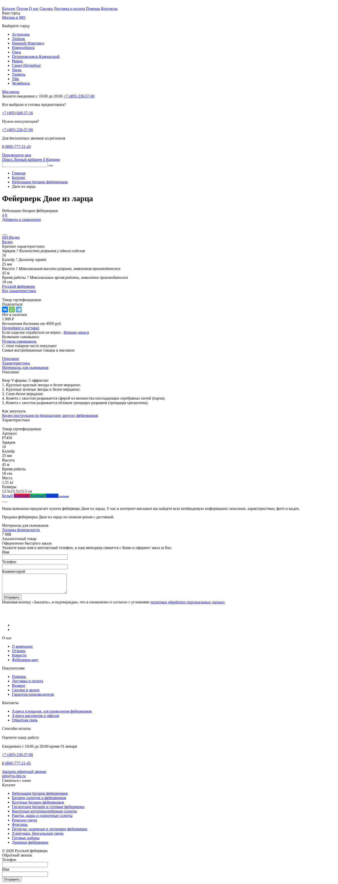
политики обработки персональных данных (187, 602)
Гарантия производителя (33, 694)
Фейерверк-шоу (25, 660)
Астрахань (21, 34)
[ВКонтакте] (5, 309)
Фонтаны (20, 824)
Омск (16, 52)
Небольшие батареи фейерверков (40, 793)
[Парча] (5, 500)
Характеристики (16, 363)
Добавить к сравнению (21, 219)
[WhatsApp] (12, 309)
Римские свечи (24, 820)
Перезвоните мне (16, 155)
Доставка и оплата (69, 8)
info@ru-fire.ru (14, 776)
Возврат (18, 685)
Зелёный (38, 496)
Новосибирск (23, 48)
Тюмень (18, 74)
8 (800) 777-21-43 (16, 146)
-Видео (11, 237)
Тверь (17, 70)
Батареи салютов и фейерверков (39, 798)
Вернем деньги (76, 332)
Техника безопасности (21, 530)
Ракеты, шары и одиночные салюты (42, 815)
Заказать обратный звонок (24, 771)
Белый (8, 496)
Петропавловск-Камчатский (36, 56)
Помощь (93, 8)
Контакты (109, 8)
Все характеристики (19, 291)
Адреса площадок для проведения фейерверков (52, 711)
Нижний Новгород (28, 43)
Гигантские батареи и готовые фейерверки (48, 807)
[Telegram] (19, 309)
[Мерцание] (3, 500)
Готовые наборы (26, 838)
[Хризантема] (6, 500)
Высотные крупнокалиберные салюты (44, 811)
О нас (34, 8)
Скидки (46, 8)
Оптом (22, 8)
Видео (7, 242)
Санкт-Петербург (26, 65)
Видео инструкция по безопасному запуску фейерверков (50, 415)
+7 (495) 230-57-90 (17, 130)
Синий (52, 496)
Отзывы (18, 651)
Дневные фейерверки (30, 842)
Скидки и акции (26, 690)
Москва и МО (13, 17)
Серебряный (63, 496)
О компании (22, 646)
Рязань (17, 61)
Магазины (10, 92)
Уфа (15, 79)
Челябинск (21, 83)
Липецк (18, 39)
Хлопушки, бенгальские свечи (38, 833)
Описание (10, 359)
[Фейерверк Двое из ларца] (2, 233)
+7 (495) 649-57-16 (17, 113)
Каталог (9, 8)
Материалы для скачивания (25, 367)
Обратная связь (25, 720)
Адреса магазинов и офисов (35, 716)
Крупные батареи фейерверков (38, 802)
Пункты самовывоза (19, 341)
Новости (19, 655)
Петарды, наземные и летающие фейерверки (49, 829)
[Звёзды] (2, 500)
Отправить (12, 597)
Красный (22, 496)
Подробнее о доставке (20, 328)
